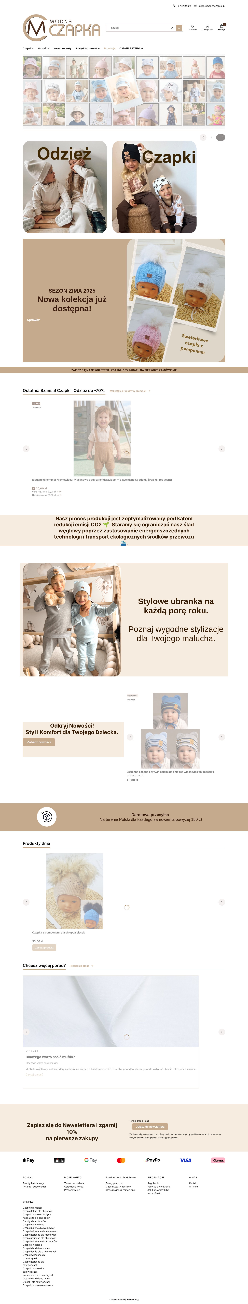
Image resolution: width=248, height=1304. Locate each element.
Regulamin (153, 1183)
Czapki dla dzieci (32, 1207)
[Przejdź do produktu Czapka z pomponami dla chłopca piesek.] (74, 891)
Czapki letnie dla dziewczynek (40, 1251)
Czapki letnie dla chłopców (37, 1211)
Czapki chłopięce (32, 1244)
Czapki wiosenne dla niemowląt (40, 1231)
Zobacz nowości (39, 742)
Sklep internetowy (122, 1299)
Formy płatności (114, 1183)
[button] (179, 28)
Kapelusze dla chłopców (36, 1217)
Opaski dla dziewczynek (36, 1278)
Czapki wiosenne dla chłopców (40, 1241)
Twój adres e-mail (139, 1120)
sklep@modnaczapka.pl (212, 5)
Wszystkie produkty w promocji (127, 390)
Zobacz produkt (44, 947)
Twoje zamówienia (74, 1183)
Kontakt (193, 1183)
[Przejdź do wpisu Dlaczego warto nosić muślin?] (111, 1011)
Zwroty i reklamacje (33, 1183)
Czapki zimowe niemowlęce (38, 1285)
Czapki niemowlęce (33, 1224)
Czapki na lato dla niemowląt (38, 1227)
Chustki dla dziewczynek (36, 1281)
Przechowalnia (72, 1189)
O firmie (193, 1186)
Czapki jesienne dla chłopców (39, 1238)
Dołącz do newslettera (150, 1126)
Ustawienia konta (73, 1186)
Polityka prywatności (158, 1186)
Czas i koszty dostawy (118, 1186)
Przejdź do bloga (79, 965)
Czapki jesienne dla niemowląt (39, 1234)
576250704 (184, 5)
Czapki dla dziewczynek (36, 1248)
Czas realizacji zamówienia (120, 1189)
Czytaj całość (34, 1074)
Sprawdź (33, 320)
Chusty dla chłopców (34, 1221)
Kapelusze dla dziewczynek (38, 1275)
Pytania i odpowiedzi (34, 1186)
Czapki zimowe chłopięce (37, 1214)
